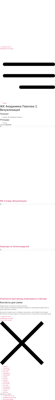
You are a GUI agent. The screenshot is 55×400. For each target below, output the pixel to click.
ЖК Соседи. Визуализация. (13, 201)
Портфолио (6, 368)
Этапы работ (6, 370)
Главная (5, 366)
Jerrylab (6, 320)
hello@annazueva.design (6, 48)
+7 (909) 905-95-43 (5, 47)
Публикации (6, 375)
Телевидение (6, 373)
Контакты (5, 378)
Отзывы (5, 376)
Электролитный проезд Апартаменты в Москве (23, 299)
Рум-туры (5, 371)
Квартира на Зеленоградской (14, 246)
